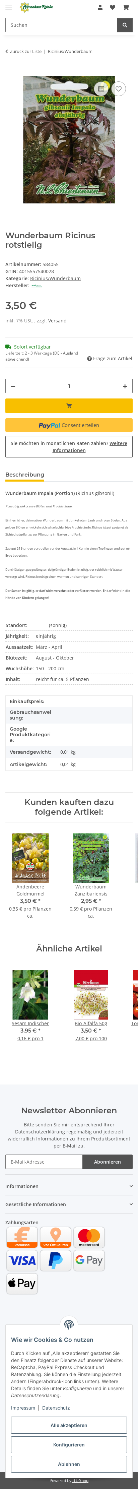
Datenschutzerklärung (40, 1131)
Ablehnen (69, 1464)
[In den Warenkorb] (10, 72)
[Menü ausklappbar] (8, 4)
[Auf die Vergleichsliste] (101, 88)
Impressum (23, 1408)
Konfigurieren (69, 1444)
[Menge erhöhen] (125, 386)
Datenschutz (56, 1408)
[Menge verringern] (13, 386)
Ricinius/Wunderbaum (55, 278)
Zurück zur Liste (26, 51)
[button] (100, 7)
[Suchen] (125, 25)
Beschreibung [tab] (24, 475)
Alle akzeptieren (69, 1425)
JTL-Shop (80, 1480)
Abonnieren (107, 1162)
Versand (57, 320)
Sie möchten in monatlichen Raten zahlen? (69, 446)
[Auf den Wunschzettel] (118, 88)
